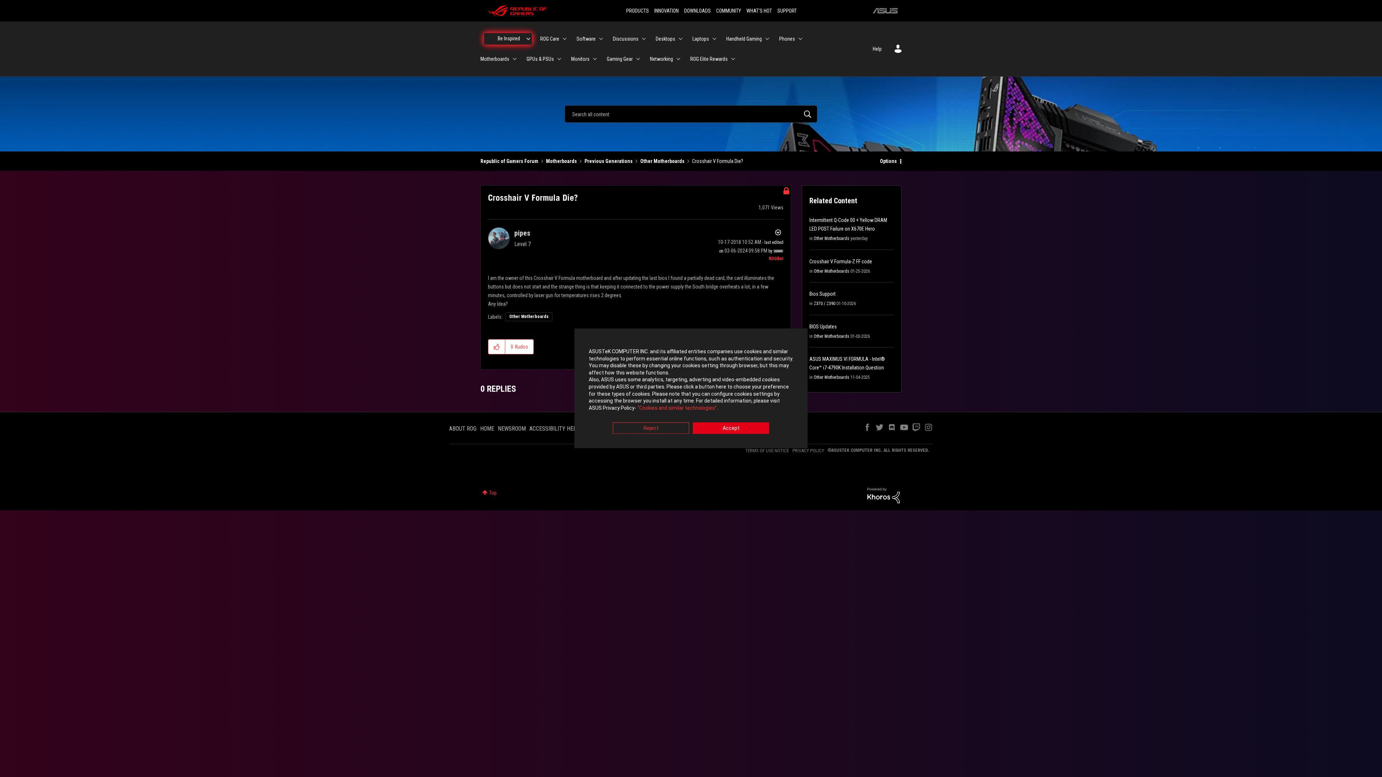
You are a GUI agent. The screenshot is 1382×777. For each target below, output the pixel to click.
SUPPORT (787, 11)
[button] (496, 347)
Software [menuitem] (586, 39)
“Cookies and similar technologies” (677, 408)
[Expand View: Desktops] (680, 39)
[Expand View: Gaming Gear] (638, 59)
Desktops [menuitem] (665, 39)
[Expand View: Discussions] (643, 39)
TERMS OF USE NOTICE (767, 450)
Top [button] (493, 493)
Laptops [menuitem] (700, 39)
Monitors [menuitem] (580, 59)
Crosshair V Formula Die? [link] (717, 161)
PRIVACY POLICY (808, 450)
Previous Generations (608, 161)
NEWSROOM (512, 428)
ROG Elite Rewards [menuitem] (709, 59)
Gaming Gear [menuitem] (620, 59)
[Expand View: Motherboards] (514, 59)
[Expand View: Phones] (800, 39)
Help (877, 49)
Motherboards (561, 161)
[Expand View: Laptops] (714, 39)
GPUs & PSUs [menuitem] (540, 59)
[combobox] (691, 114)
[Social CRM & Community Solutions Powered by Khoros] (883, 495)
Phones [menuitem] (787, 39)
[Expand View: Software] (601, 39)
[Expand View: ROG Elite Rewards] (733, 59)
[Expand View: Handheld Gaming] (767, 39)
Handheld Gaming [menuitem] (744, 39)
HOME (487, 428)
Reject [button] (651, 428)
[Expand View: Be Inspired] (528, 39)
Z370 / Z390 (824, 303)
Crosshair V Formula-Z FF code (840, 261)
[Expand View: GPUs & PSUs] (559, 59)
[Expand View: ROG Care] (564, 39)
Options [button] (888, 161)
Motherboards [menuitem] (494, 59)
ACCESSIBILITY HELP (554, 428)
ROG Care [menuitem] (549, 39)
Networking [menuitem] (661, 59)
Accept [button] (731, 428)
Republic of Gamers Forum (509, 161)
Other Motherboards (662, 161)
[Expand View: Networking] (678, 59)
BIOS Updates (823, 327)
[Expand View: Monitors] (595, 59)
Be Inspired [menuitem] (509, 38)
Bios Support (822, 294)
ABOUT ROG (463, 428)
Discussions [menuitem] (625, 39)
